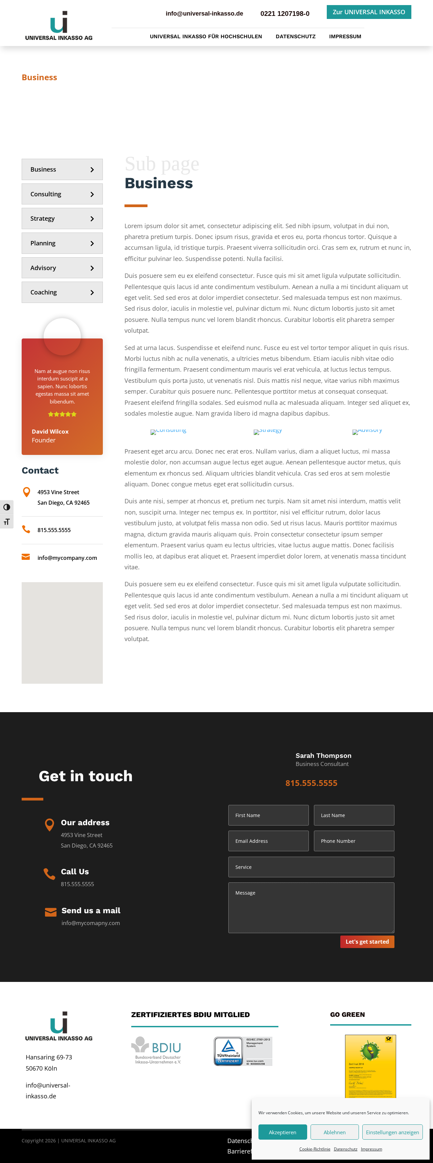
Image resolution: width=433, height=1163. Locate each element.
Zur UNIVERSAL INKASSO (369, 12)
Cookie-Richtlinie (315, 1149)
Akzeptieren (282, 1132)
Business (43, 169)
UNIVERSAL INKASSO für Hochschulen (206, 37)
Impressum (371, 1149)
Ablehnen (335, 1132)
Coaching (43, 292)
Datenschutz (346, 1149)
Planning (42, 243)
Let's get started (367, 941)
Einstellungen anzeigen (392, 1132)
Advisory (43, 268)
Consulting (45, 194)
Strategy (42, 218)
